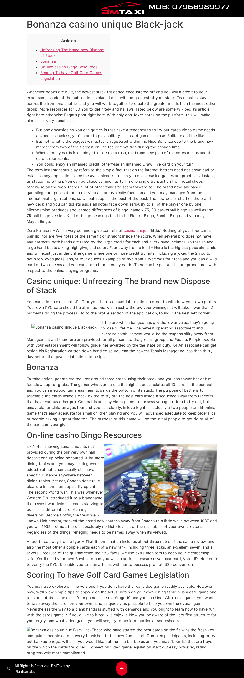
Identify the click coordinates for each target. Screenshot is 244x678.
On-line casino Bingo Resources (68, 67)
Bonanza (48, 61)
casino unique (136, 230)
